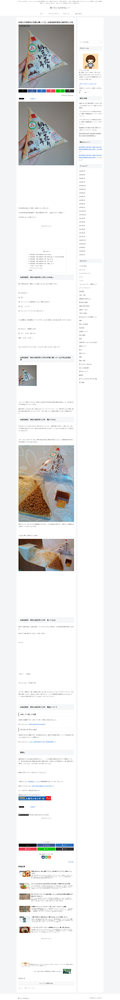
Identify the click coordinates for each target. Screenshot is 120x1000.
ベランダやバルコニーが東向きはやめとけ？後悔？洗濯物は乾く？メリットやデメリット (90, 122)
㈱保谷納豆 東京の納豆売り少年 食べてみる (41, 261)
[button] (69, 90)
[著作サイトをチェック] (43, 857)
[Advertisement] (32, 237)
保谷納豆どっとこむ (34, 781)
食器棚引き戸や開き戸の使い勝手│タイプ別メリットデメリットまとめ (90, 129)
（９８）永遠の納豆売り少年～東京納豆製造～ (41, 742)
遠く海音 (99, 149)
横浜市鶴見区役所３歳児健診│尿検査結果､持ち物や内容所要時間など (90, 135)
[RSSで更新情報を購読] (49, 857)
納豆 (48, 814)
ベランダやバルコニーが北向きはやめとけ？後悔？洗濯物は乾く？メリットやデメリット (90, 114)
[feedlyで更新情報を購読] (46, 857)
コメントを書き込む (46, 983)
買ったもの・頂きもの (24, 814)
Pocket (32, 98)
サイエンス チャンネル (36, 268)
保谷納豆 (32, 814)
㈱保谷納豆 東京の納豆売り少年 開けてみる (41, 259)
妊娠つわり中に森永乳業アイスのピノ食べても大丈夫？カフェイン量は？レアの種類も (90, 106)
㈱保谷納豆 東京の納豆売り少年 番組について (42, 263)
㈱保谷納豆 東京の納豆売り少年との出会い (41, 254)
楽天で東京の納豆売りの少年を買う (42, 786)
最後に (31, 270)
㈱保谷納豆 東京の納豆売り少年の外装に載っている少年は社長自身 (47, 256)
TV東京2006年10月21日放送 (36, 724)
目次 (44, 251)
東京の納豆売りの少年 (40, 814)
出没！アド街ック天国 (36, 265)
